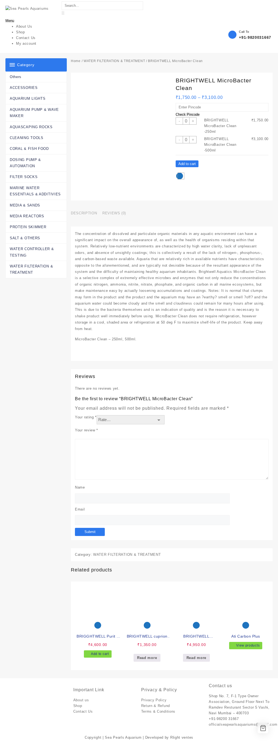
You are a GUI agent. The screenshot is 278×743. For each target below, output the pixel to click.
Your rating (86, 417)
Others (15, 77)
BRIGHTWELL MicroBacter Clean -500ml (220, 144)
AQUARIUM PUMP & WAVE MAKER (34, 113)
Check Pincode (188, 115)
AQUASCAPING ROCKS (31, 127)
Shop (77, 706)
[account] (254, 8)
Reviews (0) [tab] (114, 213)
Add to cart (187, 164)
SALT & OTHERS (25, 238)
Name (80, 487)
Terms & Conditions (158, 711)
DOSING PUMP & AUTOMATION (25, 163)
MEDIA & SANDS (25, 205)
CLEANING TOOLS (26, 138)
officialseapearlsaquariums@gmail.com (243, 724)
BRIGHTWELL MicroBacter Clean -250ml (220, 126)
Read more (147, 658)
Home (76, 61)
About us (81, 700)
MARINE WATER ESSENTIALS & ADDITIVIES (35, 191)
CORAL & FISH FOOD (29, 149)
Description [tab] (84, 213)
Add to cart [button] (100, 654)
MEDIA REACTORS (27, 216)
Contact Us (83, 711)
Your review (86, 430)
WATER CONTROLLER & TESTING (32, 252)
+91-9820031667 (255, 37)
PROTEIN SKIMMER (28, 227)
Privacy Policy (154, 700)
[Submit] (63, 13)
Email (80, 509)
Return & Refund (155, 706)
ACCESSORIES (24, 88)
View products (248, 645)
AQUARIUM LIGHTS (28, 98)
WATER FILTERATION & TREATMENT (31, 269)
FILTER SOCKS (23, 177)
